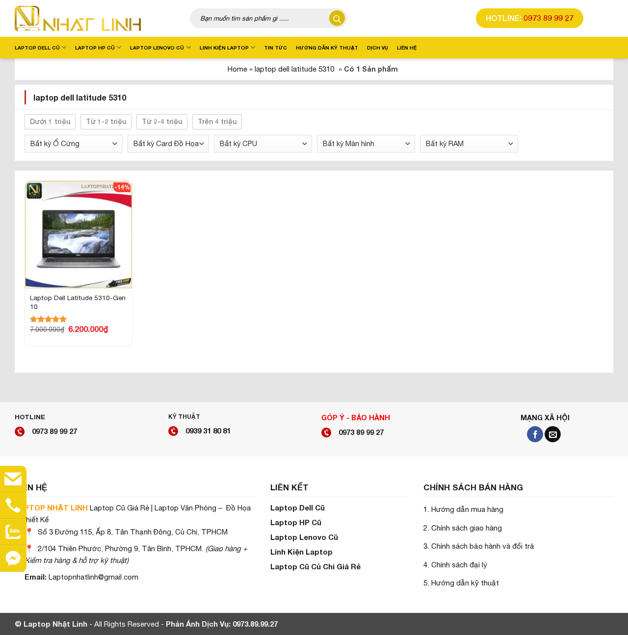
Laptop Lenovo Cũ (157, 48)
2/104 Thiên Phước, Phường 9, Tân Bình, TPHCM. (121, 548)
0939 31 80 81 (208, 430)
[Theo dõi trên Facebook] (535, 434)
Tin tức (275, 48)
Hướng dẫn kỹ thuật (327, 48)
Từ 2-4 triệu (162, 121)
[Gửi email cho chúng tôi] (553, 434)
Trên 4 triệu (217, 121)
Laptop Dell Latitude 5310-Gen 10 (78, 302)
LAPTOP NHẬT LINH (51, 507)
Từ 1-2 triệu (106, 121)
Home (237, 69)
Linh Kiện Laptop (224, 48)
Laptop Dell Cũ (37, 48)
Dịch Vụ (377, 48)
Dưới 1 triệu (50, 121)
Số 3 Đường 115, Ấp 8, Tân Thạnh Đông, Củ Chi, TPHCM (133, 532)
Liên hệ (407, 48)
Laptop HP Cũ (95, 48)
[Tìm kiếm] (337, 18)
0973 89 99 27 (548, 18)
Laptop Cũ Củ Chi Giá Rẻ (315, 566)
